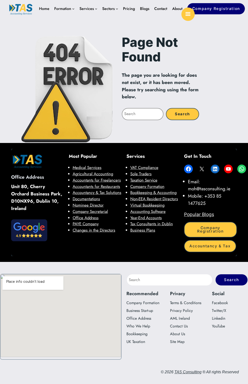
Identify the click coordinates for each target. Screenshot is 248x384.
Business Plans (142, 230)
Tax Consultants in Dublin (151, 224)
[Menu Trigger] (188, 14)
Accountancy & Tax (210, 246)
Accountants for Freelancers (97, 180)
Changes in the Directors (94, 230)
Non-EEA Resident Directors (154, 199)
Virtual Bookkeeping (147, 205)
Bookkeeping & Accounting (153, 192)
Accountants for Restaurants (96, 186)
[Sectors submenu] (117, 9)
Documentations (86, 199)
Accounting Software (148, 211)
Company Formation (147, 186)
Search (231, 279)
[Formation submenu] (73, 9)
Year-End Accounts (146, 218)
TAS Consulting (188, 372)
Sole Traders (141, 174)
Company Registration (216, 8)
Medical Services (87, 167)
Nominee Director (88, 205)
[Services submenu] (96, 9)
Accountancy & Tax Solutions (97, 192)
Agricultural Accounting (93, 174)
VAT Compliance (144, 167)
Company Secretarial (90, 211)
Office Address (86, 218)
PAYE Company (86, 224)
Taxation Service (143, 180)
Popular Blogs (199, 214)
